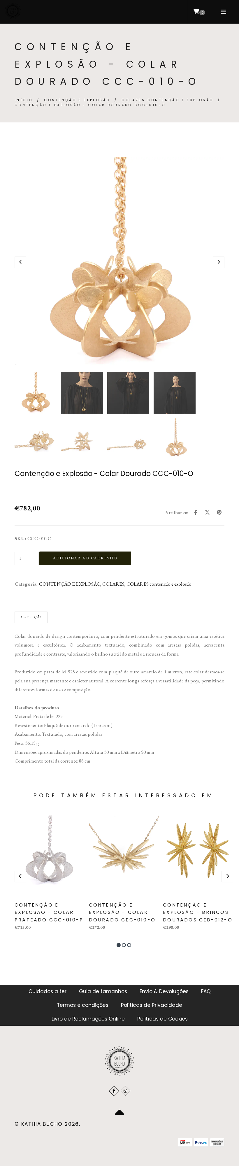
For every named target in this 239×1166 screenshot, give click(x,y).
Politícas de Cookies (162, 1018)
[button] (118, 945)
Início (24, 100)
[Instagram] (125, 1091)
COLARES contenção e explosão (167, 100)
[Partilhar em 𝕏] (207, 512)
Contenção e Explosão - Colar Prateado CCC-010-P (49, 912)
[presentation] (20, 262)
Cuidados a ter (47, 991)
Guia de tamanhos (103, 991)
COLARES (113, 584)
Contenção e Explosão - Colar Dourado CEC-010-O (122, 912)
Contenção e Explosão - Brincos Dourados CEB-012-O (198, 912)
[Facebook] (195, 512)
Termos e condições (82, 1005)
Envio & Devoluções (164, 991)
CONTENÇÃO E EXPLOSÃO (77, 100)
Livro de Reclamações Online (88, 1018)
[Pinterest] (219, 512)
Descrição (31, 617)
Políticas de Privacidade (151, 1005)
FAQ (206, 991)
